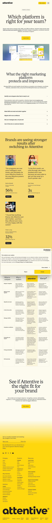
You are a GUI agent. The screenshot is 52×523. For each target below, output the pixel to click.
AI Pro (18, 472)
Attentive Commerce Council (8, 467)
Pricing (4, 465)
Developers (5, 499)
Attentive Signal (20, 482)
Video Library (30, 465)
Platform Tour (30, 494)
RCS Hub (30, 491)
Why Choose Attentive (7, 476)
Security (18, 518)
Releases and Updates (32, 492)
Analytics (19, 485)
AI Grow (18, 473)
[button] (26, 96)
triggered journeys (31, 103)
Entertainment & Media (7, 491)
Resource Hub (31, 461)
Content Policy (46, 519)
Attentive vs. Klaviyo (6, 479)
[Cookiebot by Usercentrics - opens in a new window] (44, 250)
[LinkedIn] (3, 453)
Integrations (19, 480)
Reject (25, 271)
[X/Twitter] (8, 453)
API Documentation (32, 486)
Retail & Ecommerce (7, 488)
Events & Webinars (31, 466)
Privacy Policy (19, 262)
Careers (4, 463)
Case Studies (30, 473)
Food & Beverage (6, 489)
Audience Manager (21, 488)
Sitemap (14, 518)
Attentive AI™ (20, 470)
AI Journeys (19, 475)
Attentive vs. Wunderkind (7, 480)
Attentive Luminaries (7, 470)
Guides (29, 468)
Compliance (19, 487)
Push (18, 466)
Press (4, 462)
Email (18, 463)
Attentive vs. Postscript (7, 477)
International (5, 501)
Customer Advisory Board (8, 468)
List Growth (19, 479)
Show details (45, 267)
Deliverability (19, 483)
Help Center (30, 483)
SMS (18, 461)
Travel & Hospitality (6, 492)
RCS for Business (20, 465)
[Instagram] (5, 453)
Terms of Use (42, 519)
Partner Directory (31, 484)
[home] (8, 3)
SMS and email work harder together (12, 30)
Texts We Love (31, 474)
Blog (29, 463)
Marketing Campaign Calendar (34, 476)
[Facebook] (10, 453)
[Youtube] (13, 453)
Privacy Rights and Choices (34, 519)
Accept (42, 271)
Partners (4, 498)
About (4, 460)
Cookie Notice (29, 262)
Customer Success (31, 481)
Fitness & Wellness (6, 494)
